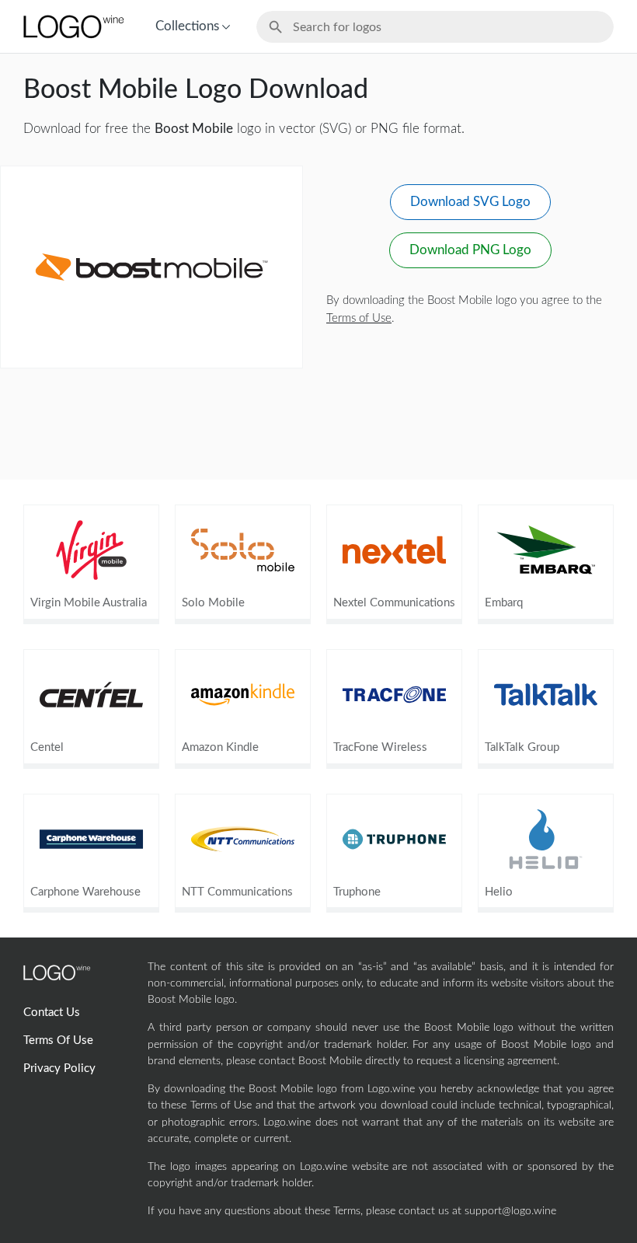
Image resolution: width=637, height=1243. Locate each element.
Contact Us (51, 1012)
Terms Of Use (58, 1040)
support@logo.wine (510, 1211)
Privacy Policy (59, 1068)
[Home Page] (72, 26)
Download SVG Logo (470, 201)
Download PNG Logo (470, 250)
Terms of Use (359, 318)
